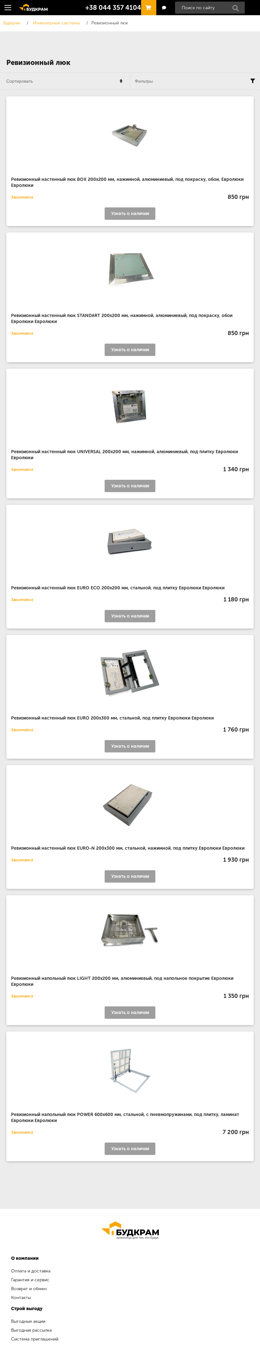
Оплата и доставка (30, 1271)
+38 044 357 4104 (113, 7)
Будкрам (31, 7)
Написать (163, 7)
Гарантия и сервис (30, 1280)
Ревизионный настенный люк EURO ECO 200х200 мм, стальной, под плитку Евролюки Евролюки (117, 588)
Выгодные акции (28, 1321)
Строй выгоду (26, 1308)
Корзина (147, 5)
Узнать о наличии (130, 213)
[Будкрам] (130, 1230)
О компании (25, 1258)
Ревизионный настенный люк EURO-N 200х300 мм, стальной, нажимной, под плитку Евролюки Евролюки (127, 848)
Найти (237, 10)
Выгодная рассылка (31, 1330)
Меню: (8, 7)
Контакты (21, 1297)
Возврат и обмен (29, 1288)
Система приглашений (34, 1339)
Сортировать (19, 81)
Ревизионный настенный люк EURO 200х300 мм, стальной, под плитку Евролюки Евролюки (112, 718)
